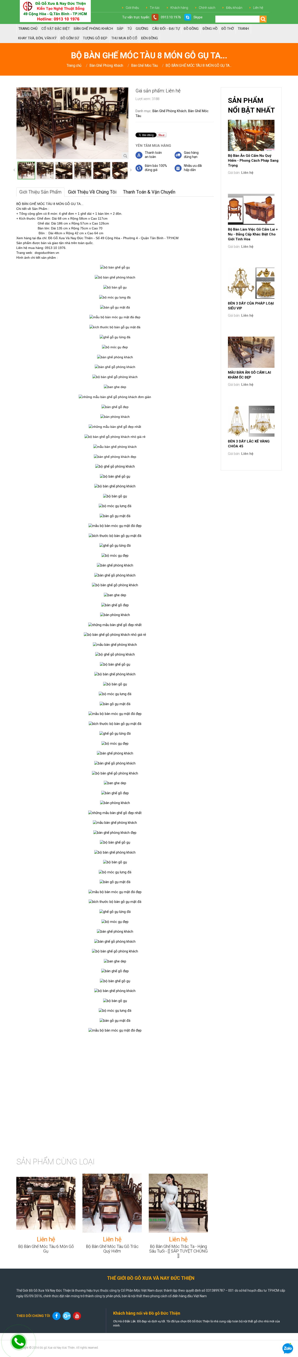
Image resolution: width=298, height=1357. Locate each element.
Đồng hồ (210, 29)
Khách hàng (179, 8)
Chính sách (207, 8)
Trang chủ (27, 29)
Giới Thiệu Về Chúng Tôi (92, 192)
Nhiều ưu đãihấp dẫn (193, 168)
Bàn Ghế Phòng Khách (93, 29)
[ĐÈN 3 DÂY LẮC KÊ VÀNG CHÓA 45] (251, 421)
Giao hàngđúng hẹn (191, 155)
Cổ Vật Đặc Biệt (55, 29)
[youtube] (77, 1316)
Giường (142, 29)
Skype (198, 17)
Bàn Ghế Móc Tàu (144, 65)
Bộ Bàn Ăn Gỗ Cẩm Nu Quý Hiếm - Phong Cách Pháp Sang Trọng (253, 161)
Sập (120, 29)
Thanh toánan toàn (153, 155)
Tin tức (155, 8)
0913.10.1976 (171, 17)
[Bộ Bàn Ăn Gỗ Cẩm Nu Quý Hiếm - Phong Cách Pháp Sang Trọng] (251, 135)
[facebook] (57, 1316)
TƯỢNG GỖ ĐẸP (95, 38)
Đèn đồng (149, 38)
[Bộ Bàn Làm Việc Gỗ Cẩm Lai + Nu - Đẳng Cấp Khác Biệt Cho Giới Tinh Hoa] (251, 209)
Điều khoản (234, 8)
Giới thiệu (132, 8)
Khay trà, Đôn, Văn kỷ (37, 38)
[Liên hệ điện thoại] (15, 1340)
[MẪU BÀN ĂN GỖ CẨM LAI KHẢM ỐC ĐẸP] (251, 352)
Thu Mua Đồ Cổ (124, 38)
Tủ (129, 29)
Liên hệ (258, 8)
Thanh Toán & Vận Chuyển (149, 192)
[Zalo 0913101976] (288, 1349)
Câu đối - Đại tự (166, 29)
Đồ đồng (191, 29)
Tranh (243, 29)
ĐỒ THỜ (227, 29)
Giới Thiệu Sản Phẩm (40, 192)
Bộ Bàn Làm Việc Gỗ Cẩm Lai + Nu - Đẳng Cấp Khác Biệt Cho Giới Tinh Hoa (253, 234)
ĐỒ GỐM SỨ (70, 38)
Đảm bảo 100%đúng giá (156, 168)
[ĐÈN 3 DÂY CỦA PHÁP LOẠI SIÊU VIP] (251, 283)
